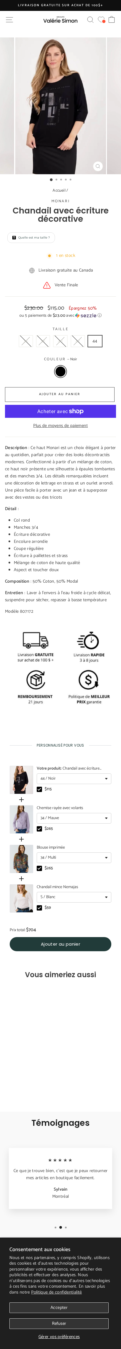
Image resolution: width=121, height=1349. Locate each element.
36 (25, 341)
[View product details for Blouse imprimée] (21, 859)
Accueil (59, 190)
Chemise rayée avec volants (60, 808)
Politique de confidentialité (56, 1292)
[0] (101, 19)
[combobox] (74, 778)
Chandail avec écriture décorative (68, 769)
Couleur (60, 359)
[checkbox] (39, 789)
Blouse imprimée (51, 848)
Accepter (59, 1307)
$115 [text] (48, 789)
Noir (60, 371)
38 (43, 341)
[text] (60, 745)
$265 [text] (49, 829)
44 (95, 341)
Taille (61, 329)
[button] (60, 315)
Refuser (59, 1323)
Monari (60, 201)
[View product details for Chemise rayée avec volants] (21, 819)
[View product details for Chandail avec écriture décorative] (21, 780)
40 (60, 341)
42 (77, 341)
